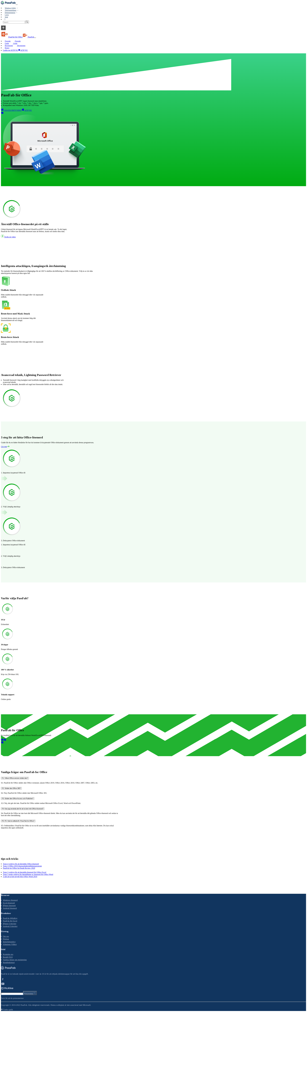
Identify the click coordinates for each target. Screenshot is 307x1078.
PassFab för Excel (10, 921)
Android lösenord (10, 908)
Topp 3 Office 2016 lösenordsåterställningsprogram (22, 866)
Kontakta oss (8, 954)
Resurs (7, 48)
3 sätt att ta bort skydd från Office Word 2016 (20, 877)
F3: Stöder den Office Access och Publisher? (17, 798)
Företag (6, 939)
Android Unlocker (10, 926)
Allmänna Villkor (10, 944)
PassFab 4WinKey (10, 918)
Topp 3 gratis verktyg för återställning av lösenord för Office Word (28, 874)
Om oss (6, 936)
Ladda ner (7, 50)
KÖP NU (14, 50)
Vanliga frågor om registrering (15, 960)
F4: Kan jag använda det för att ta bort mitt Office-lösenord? (22, 809)
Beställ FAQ (8, 957)
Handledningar (9, 962)
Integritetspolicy (9, 942)
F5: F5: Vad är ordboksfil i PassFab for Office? (18, 821)
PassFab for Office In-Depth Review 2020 (19, 868)
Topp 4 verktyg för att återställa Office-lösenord (21, 864)
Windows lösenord (10, 900)
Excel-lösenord (9, 903)
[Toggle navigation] (17, 4)
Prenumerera (28, 994)
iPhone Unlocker (9, 924)
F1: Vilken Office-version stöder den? (15, 778)
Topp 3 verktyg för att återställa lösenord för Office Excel (24, 872)
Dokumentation (10, 13)
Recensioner (21, 46)
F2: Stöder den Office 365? (11, 788)
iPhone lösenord (9, 906)
